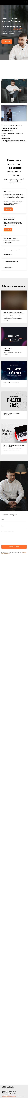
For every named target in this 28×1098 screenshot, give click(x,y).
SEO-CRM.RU (16, 549)
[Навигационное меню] (26, 2)
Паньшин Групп (18, 547)
